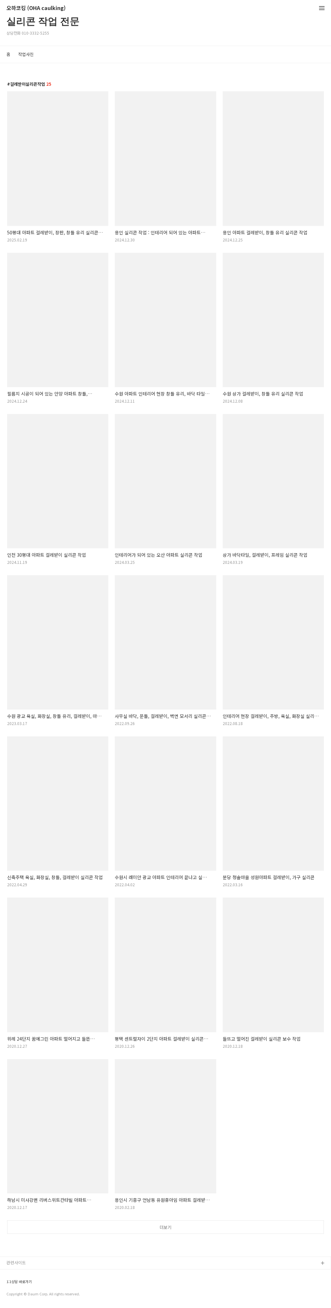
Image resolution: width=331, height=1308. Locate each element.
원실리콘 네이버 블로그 (27, 1274)
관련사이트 (16, 1262)
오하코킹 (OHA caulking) (36, 8)
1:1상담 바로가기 (19, 1282)
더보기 (165, 1227)
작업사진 (26, 54)
